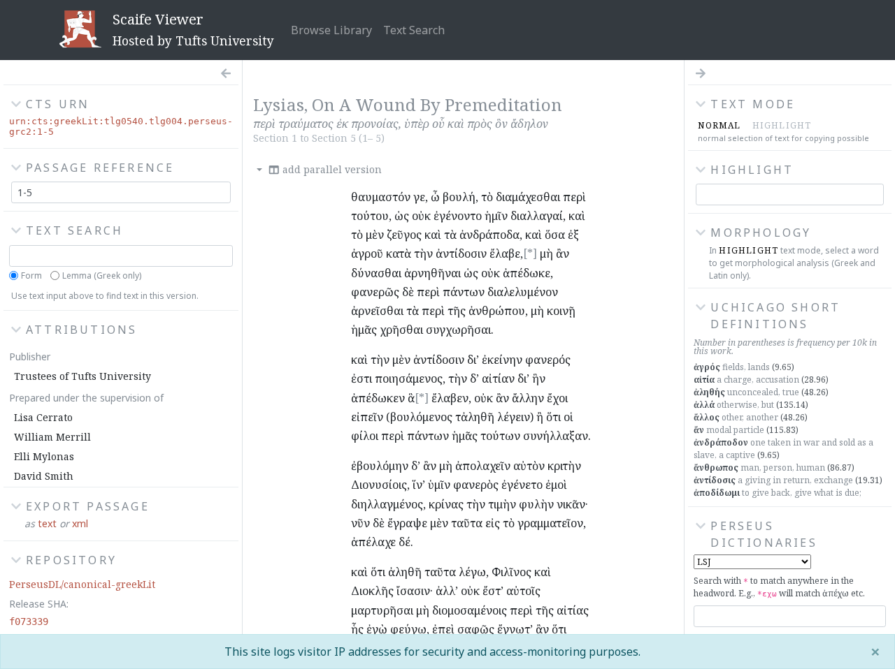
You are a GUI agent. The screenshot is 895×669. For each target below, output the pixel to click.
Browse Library (331, 30)
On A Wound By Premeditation (437, 104)
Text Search (414, 30)
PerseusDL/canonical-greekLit (82, 584)
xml (80, 523)
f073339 (28, 621)
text (47, 523)
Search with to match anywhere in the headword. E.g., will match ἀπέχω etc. (779, 587)
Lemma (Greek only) (101, 275)
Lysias (278, 104)
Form (31, 275)
